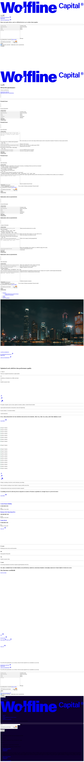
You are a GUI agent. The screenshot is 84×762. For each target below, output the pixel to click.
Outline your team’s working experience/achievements (30, 271)
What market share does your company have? (28, 266)
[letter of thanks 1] (3, 599)
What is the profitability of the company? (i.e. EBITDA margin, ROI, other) (33, 247)
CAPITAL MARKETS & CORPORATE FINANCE (15, 387)
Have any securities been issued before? (7, 170)
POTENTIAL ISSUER (4, 17)
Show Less (8, 639)
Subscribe (2, 729)
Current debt (22, 249)
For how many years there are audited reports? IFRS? (29, 145)
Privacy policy (14, 39)
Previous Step (3, 110)
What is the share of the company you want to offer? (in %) (30, 233)
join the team (2, 638)
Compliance (5, 750)
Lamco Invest (3, 520)
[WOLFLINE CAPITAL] (42, 14)
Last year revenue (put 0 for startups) (26, 150)
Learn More (2, 420)
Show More (2, 639)
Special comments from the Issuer (26, 183)
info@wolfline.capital (4, 700)
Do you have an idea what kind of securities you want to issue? (11, 172)
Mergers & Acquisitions (9, 57)
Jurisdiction (22, 116)
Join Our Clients (3, 572)
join (1, 635)
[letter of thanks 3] (3, 600)
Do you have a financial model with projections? (9, 236)
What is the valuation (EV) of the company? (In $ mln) (30, 264)
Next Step (2, 118)
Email (21, 28)
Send (2, 191)
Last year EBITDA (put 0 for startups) (27, 149)
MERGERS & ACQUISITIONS (9, 465)
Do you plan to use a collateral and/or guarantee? (9, 141)
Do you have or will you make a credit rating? (8, 147)
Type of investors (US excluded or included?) (8, 168)
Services (4, 715)
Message (21, 38)
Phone (21, 29)
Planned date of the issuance (25, 146)
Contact (4, 60)
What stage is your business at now (6, 231)
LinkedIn (2, 608)
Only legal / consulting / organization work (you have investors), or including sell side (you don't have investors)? (20, 165)
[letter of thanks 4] (3, 601)
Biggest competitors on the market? (26, 267)
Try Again (2, 695)
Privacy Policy (5, 749)
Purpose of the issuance (24, 143)
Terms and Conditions (7, 748)
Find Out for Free (3, 656)
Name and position (23, 26)
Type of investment (3, 229)
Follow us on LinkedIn (7, 760)
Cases (4, 59)
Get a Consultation (6, 61)
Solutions (4, 55)
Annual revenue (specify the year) (26, 248)
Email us (2, 699)
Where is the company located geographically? (28, 238)
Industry (21, 117)
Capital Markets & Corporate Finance (12, 56)
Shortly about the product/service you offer (28, 228)
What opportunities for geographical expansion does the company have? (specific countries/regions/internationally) (40, 270)
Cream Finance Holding (6, 503)
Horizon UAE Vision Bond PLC (7, 512)
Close (2, 15)
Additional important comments (25, 281)
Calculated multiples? (4, 268)
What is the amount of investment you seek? (28, 235)
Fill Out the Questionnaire (5, 693)
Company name (23, 25)
